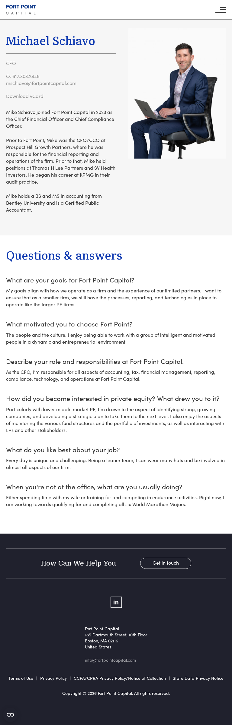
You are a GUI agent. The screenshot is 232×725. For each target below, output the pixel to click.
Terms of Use (20, 678)
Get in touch (166, 563)
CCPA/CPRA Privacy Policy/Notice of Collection (120, 678)
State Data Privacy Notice (198, 678)
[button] (220, 9)
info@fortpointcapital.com (110, 660)
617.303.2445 (26, 76)
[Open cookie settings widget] (10, 715)
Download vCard (25, 96)
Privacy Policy (53, 678)
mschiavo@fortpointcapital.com (41, 83)
